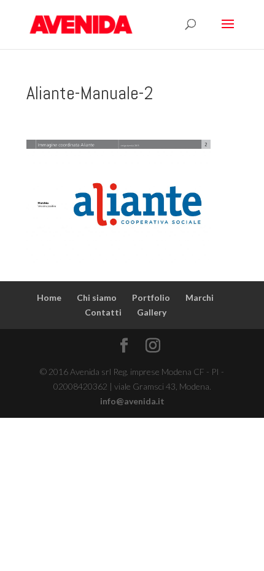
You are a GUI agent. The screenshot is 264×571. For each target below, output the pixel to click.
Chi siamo (97, 297)
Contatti (103, 312)
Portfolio (151, 297)
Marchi (199, 297)
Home (49, 297)
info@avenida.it (132, 401)
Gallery (151, 312)
